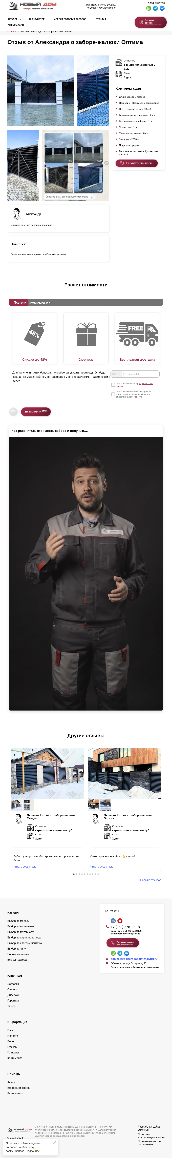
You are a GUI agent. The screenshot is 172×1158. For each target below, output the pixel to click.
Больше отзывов (150, 880)
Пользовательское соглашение (149, 1143)
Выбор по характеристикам (24, 937)
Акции (11, 1082)
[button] (74, 874)
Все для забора (17, 959)
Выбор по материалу (20, 932)
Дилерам (13, 995)
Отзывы (101, 19)
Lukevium (143, 1129)
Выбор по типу (16, 948)
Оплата (12, 989)
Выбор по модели (18, 920)
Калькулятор (37, 19)
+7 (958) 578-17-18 (155, 3)
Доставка (13, 984)
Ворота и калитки (18, 954)
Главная (11, 31)
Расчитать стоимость (139, 163)
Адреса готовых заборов (70, 19)
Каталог (12, 19)
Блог (10, 1030)
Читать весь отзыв (24, 866)
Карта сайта (14, 1058)
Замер (11, 1006)
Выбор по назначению (21, 926)
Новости (12, 1035)
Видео (11, 1041)
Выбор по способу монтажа (24, 943)
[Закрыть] (54, 1142)
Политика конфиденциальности (151, 1136)
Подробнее (33, 1151)
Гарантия (13, 1000)
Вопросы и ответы (18, 1087)
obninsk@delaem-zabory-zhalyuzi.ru (134, 958)
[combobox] (116, 374)
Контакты (13, 1052)
